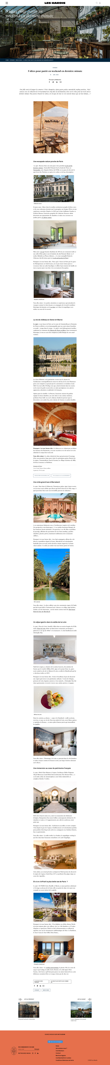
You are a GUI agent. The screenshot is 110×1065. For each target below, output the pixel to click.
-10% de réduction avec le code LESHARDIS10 (61, 475)
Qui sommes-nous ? (61, 1048)
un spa (42, 252)
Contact (58, 1053)
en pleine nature (47, 217)
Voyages (36, 990)
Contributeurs (60, 1050)
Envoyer (37, 1049)
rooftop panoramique (52, 967)
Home (57, 1046)
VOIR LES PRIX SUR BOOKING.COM (41, 475)
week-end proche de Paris (60, 258)
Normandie (36, 170)
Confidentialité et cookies (63, 1058)
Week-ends (46, 990)
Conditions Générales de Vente (65, 1060)
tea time (52, 307)
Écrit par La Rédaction (55, 79)
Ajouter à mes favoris (38, 982)
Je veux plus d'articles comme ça (59, 982)
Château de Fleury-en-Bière (58, 330)
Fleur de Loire (41, 628)
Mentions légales (61, 1055)
